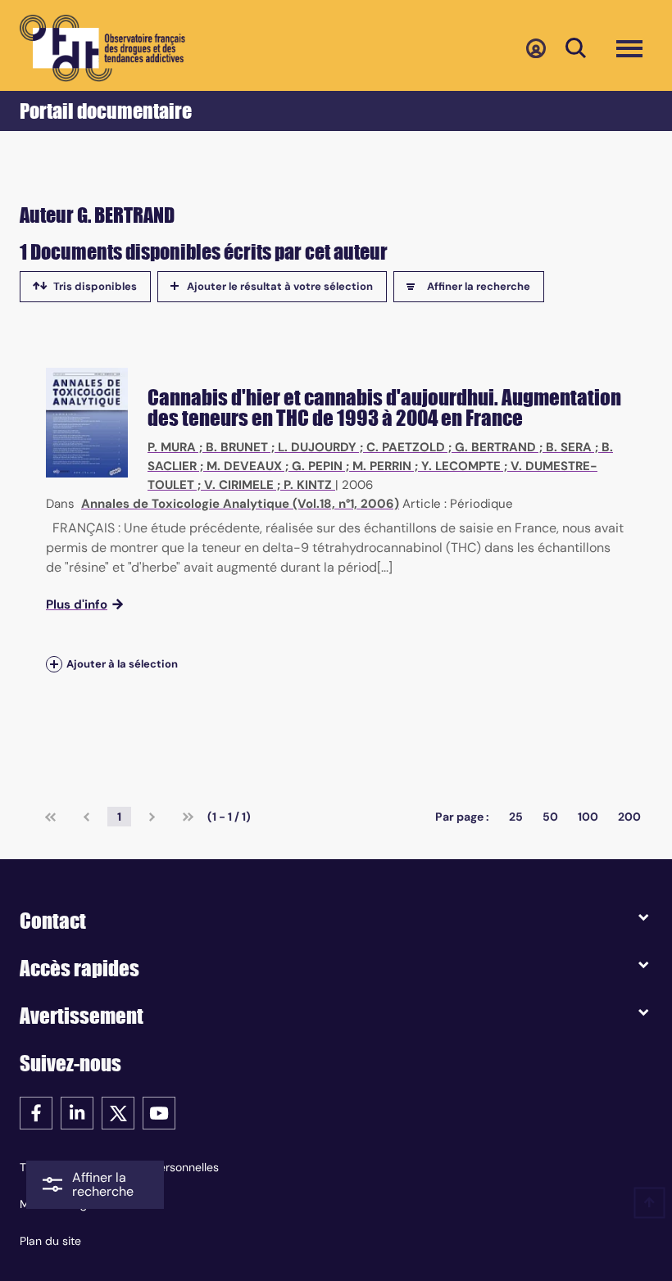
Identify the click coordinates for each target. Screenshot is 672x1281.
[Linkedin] (77, 1111)
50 (550, 816)
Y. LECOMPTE (461, 466)
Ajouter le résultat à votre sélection (280, 286)
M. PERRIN (381, 466)
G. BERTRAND (495, 447)
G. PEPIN (317, 466)
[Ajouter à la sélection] (54, 664)
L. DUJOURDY (317, 447)
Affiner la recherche (478, 286)
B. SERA (569, 447)
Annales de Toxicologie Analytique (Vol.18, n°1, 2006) (240, 504)
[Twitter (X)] (118, 1111)
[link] (50, 816)
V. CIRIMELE (239, 485)
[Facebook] (36, 1111)
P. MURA (172, 447)
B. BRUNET (237, 447)
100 (588, 816)
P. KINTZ (308, 485)
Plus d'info (76, 604)
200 (629, 816)
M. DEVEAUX (244, 466)
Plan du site (50, 1240)
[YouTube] (159, 1111)
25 (516, 816)
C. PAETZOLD (405, 447)
